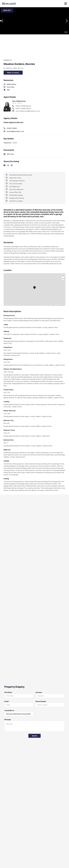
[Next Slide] (67, 20)
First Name (8, 692)
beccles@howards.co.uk (15, 131)
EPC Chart (10, 154)
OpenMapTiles (53, 305)
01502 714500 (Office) (23, 108)
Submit (34, 736)
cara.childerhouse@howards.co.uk (28, 111)
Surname (39, 692)
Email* (6, 701)
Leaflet (44, 305)
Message (7, 719)
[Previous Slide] (2, 20)
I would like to (9, 710)
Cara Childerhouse (19, 101)
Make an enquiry (13, 73)
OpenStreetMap (59, 305)
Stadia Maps (48, 305)
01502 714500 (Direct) (23, 106)
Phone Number (41, 701)
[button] (34, 20)
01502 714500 (12, 128)
